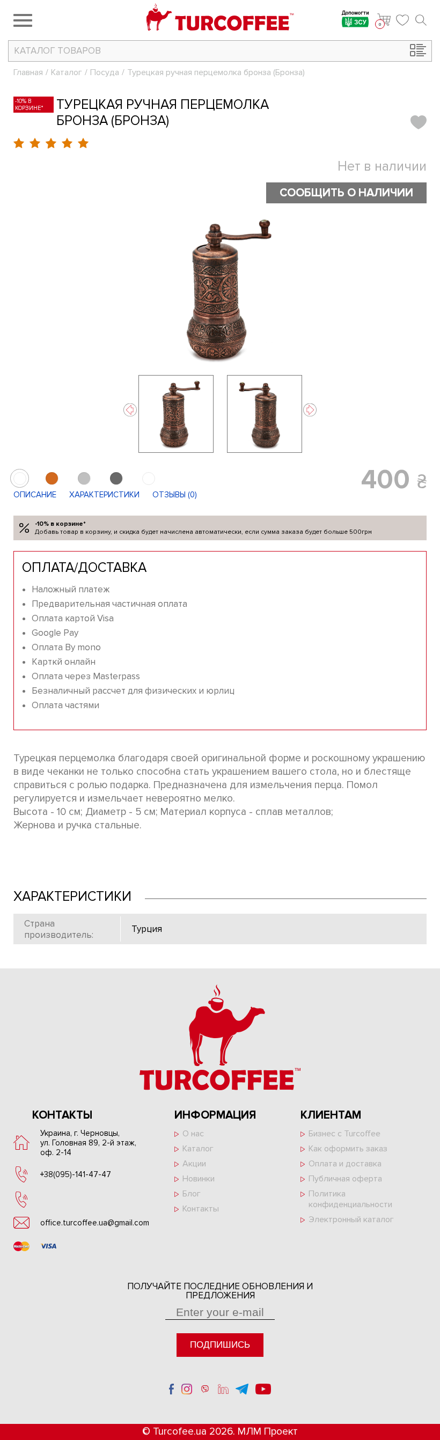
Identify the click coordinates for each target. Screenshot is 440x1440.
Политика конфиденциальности (350, 1199)
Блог (191, 1193)
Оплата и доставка (345, 1163)
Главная (28, 72)
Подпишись (220, 1345)
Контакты (200, 1208)
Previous (130, 410)
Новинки (198, 1178)
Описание (34, 494)
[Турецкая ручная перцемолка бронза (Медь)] (51, 478)
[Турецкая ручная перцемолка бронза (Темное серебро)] (116, 478)
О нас (193, 1133)
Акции (194, 1163)
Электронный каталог (351, 1219)
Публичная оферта (345, 1178)
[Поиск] (421, 20)
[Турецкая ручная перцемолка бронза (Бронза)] (220, 289)
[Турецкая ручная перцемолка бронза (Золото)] (148, 478)
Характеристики (104, 494)
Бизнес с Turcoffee (344, 1133)
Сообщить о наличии (346, 193)
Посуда (104, 72)
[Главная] (220, 18)
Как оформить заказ (348, 1148)
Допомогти (355, 13)
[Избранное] (403, 20)
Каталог (66, 72)
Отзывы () (174, 494)
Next (310, 410)
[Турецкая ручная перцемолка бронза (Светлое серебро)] (84, 478)
